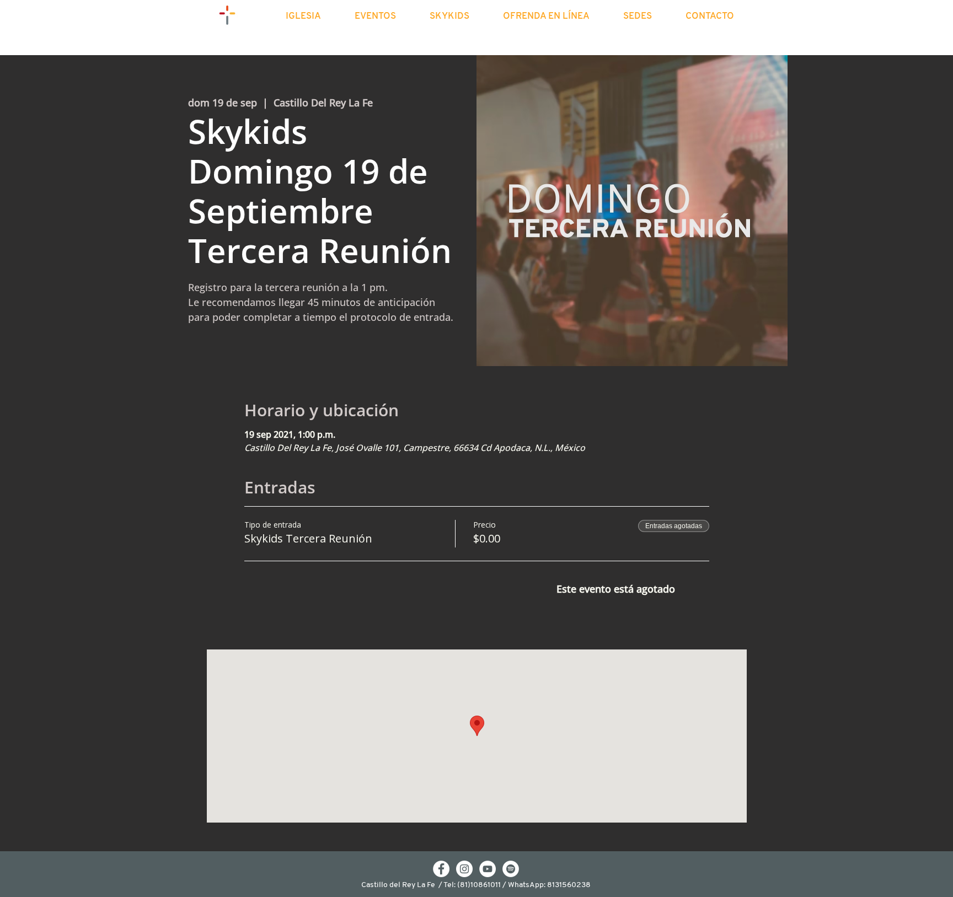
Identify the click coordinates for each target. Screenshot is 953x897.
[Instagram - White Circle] (464, 869)
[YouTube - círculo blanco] (487, 869)
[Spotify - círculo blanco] (510, 869)
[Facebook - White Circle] (441, 869)
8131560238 (569, 885)
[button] (313, 16)
